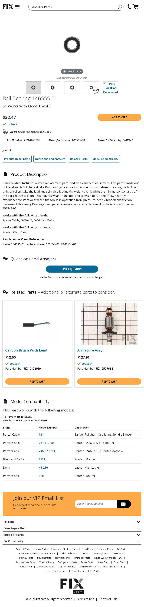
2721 (42, 459)
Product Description (17, 159)
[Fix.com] (8, 6)
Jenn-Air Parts (48, 553)
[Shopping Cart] (135, 6)
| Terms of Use (84, 599)
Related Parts (79, 159)
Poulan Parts (44, 557)
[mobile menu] (17, 6)
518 (41, 476)
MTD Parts (117, 553)
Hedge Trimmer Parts (56, 571)
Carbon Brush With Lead (26, 350)
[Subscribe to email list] (124, 504)
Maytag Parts (101, 553)
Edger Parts (77, 571)
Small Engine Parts (112, 566)
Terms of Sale (108, 599)
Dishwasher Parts (25, 562)
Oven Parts (120, 562)
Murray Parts (26, 557)
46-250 (43, 467)
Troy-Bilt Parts (62, 557)
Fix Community (14, 541)
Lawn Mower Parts (89, 566)
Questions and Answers (50, 159)
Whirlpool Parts (82, 557)
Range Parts (25, 566)
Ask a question (72, 269)
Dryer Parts (87, 562)
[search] (120, 6)
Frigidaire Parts (105, 549)
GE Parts (121, 549)
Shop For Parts (14, 535)
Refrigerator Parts (67, 562)
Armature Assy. (90, 350)
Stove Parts (103, 562)
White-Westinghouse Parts (108, 557)
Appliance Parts (66, 566)
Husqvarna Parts (28, 553)
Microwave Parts (45, 566)
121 (41, 434)
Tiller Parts (93, 571)
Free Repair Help (15, 528)
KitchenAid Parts (68, 553)
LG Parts (85, 553)
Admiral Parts (23, 549)
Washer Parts (46, 562)
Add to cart (119, 117)
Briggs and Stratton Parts (64, 549)
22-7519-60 (46, 443)
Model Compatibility (105, 159)
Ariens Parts (40, 549)
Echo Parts (87, 549)
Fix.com (9, 522)
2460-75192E (47, 451)
